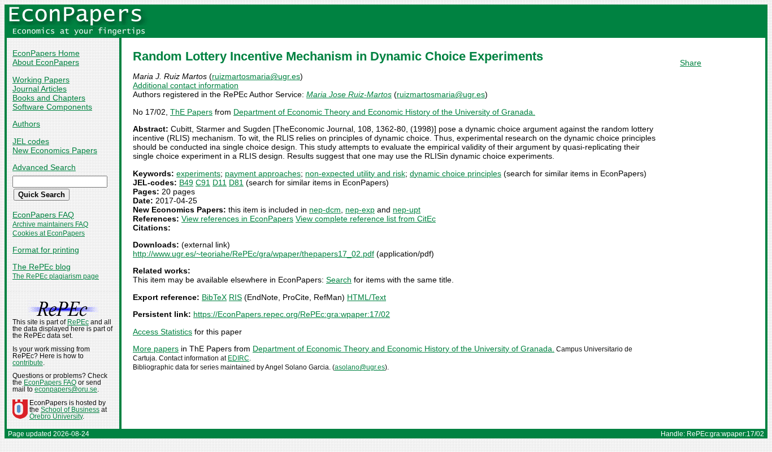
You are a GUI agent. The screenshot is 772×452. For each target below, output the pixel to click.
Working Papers (41, 79)
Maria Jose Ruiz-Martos (349, 94)
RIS (235, 297)
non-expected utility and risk (355, 173)
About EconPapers (45, 62)
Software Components (52, 106)
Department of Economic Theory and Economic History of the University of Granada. (384, 111)
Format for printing (45, 249)
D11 (219, 182)
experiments (198, 173)
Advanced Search (44, 167)
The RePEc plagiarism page (55, 276)
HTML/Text (366, 297)
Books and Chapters (48, 97)
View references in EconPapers (237, 218)
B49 (186, 182)
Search (339, 279)
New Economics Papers (54, 150)
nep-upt (406, 209)
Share (690, 62)
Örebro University (56, 416)
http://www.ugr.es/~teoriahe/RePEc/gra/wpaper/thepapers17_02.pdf (253, 253)
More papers (156, 348)
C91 (203, 182)
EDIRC (238, 358)
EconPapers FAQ (43, 214)
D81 (236, 182)
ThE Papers (191, 111)
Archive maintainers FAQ (50, 224)
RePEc (78, 322)
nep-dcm (325, 209)
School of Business (70, 409)
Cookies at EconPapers (48, 233)
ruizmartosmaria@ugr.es (256, 76)
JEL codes (30, 141)
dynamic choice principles (455, 173)
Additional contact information (185, 85)
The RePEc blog (41, 266)
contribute (27, 362)
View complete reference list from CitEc (366, 218)
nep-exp (360, 209)
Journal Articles (39, 88)
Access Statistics (162, 331)
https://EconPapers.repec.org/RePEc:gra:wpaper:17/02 (291, 314)
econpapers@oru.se (65, 389)
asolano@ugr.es (360, 367)
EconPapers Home (46, 53)
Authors (26, 123)
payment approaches (263, 173)
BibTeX (214, 297)
